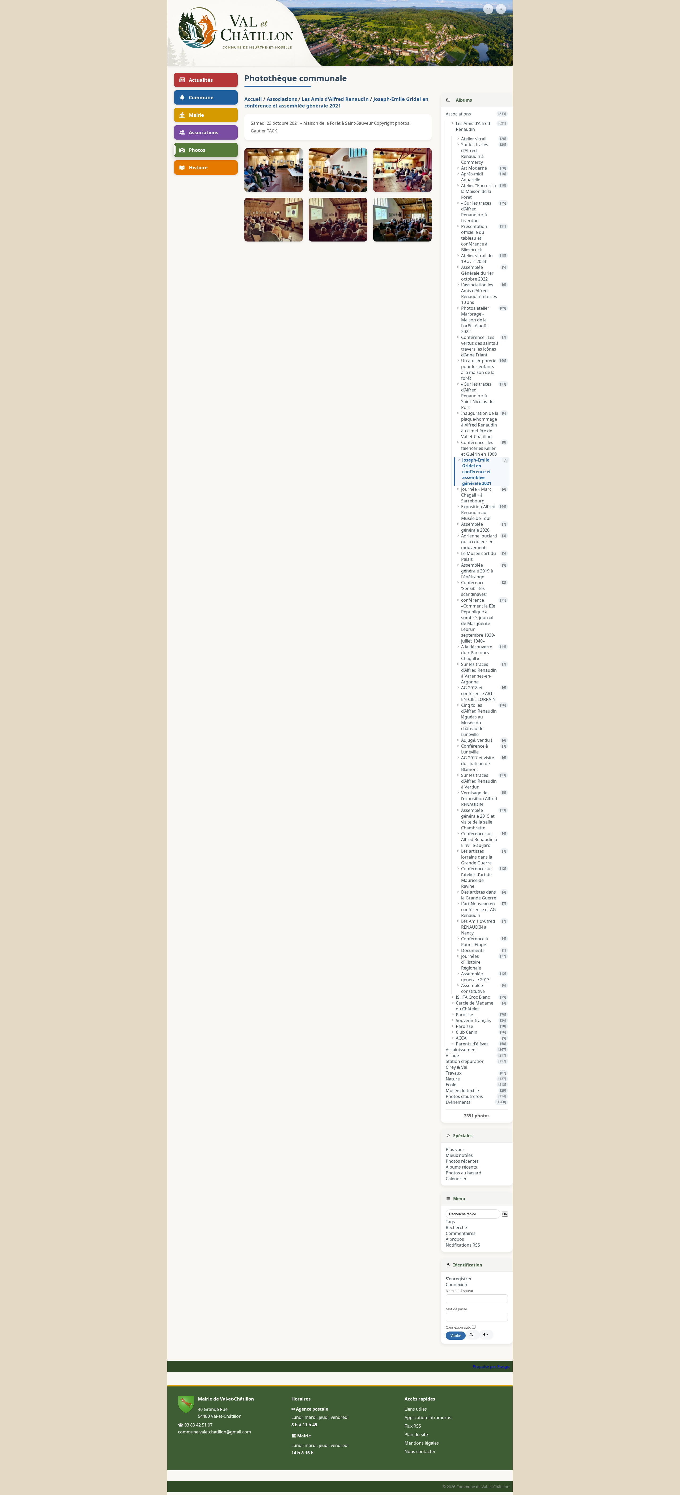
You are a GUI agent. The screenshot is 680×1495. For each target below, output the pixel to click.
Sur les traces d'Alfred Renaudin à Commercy (474, 153)
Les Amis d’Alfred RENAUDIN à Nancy (478, 927)
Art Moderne (474, 168)
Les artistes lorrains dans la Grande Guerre (476, 857)
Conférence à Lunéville (474, 749)
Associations (458, 114)
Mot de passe (456, 1309)
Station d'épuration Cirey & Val (465, 1064)
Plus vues (455, 1149)
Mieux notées (459, 1155)
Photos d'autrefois (464, 1096)
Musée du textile (462, 1090)
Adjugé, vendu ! (476, 740)
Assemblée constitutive (473, 988)
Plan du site (416, 1434)
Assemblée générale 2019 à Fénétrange (477, 571)
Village (452, 1055)
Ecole (451, 1085)
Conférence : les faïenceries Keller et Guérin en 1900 (479, 448)
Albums (464, 100)
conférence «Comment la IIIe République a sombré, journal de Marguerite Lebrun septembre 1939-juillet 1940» (478, 620)
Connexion (456, 1284)
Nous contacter (420, 1451)
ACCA (461, 1038)
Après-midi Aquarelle (472, 177)
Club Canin (466, 1032)
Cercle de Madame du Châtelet (474, 1006)
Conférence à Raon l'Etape (474, 941)
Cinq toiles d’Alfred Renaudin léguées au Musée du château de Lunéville (479, 719)
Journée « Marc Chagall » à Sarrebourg (476, 495)
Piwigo (503, 1366)
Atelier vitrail (473, 139)
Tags (450, 1222)
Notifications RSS (463, 1245)
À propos (455, 1239)
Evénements (458, 1102)
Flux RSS (413, 1426)
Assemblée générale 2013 (475, 977)
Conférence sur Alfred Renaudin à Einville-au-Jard (479, 839)
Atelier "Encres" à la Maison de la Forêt (478, 191)
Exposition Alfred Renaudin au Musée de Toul (478, 512)
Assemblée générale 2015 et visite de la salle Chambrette (478, 819)
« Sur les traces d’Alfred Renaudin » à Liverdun (476, 211)
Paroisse (464, 1015)
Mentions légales (422, 1443)
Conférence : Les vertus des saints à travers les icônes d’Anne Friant (480, 346)
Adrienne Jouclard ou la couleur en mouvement (479, 541)
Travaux (453, 1073)
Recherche (456, 1227)
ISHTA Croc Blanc (473, 997)
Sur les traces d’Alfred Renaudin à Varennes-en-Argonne (479, 673)
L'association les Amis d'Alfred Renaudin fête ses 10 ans (479, 293)
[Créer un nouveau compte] (472, 1334)
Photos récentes (462, 1161)
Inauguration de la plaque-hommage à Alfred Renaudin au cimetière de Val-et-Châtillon (479, 425)
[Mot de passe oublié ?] (486, 1334)
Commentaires (460, 1233)
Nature (453, 1079)
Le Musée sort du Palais (478, 556)
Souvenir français (473, 1020)
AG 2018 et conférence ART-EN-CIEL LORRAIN (478, 693)
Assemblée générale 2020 (475, 527)
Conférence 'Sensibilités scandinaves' (474, 588)
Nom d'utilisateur (459, 1290)
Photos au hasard (463, 1173)
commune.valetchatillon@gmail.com (214, 1432)
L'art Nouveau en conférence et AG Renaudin (478, 909)
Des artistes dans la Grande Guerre (478, 895)
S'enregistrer (459, 1279)
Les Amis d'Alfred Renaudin (473, 126)
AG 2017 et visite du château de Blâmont (477, 763)
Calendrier (456, 1179)
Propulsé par (485, 1366)
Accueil (253, 99)
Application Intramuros (428, 1417)
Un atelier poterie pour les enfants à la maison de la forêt (478, 369)
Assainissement (461, 1050)
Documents (472, 950)
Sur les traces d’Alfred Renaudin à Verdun (479, 781)
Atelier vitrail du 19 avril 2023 (477, 258)
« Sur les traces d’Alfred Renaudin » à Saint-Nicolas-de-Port (478, 395)
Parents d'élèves (472, 1044)
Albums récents (461, 1167)
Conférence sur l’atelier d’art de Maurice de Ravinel (476, 877)
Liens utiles (416, 1409)
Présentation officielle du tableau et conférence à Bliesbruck (474, 238)
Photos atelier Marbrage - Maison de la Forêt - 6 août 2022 (475, 319)
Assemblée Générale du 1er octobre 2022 (477, 273)
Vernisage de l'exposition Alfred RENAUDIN (479, 798)
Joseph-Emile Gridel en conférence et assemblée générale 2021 (476, 471)
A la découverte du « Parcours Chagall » (476, 652)
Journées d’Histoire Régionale (471, 962)
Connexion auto (459, 1327)
